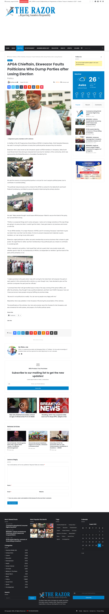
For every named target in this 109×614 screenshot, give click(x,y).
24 (83, 545)
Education (55, 48)
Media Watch (9, 574)
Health (63, 48)
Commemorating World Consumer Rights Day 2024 (93, 113)
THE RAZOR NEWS (33, 611)
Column (76, 48)
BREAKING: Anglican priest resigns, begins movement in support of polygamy (93, 148)
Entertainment (29, 48)
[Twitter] (13, 87)
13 (92, 538)
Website (41, 491)
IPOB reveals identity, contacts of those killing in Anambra (93, 131)
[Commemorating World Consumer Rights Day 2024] (80, 113)
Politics (19, 48)
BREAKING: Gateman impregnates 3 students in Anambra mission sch (93, 139)
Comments (98, 105)
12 (89, 538)
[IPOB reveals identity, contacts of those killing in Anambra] (80, 131)
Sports (69, 48)
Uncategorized (10, 587)
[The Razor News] (30, 12)
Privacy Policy (100, 611)
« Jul (82, 553)
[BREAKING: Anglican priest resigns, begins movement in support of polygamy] (80, 148)
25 (86, 545)
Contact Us (93, 611)
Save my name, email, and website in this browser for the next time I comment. (30, 498)
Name (9, 485)
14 (96, 538)
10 (83, 538)
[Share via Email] (51, 333)
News (13, 48)
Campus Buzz (9, 553)
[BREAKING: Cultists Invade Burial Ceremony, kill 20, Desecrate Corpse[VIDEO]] (80, 121)
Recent (87, 105)
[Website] (19, 354)
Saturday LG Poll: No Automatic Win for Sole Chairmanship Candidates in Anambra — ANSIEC (59, 445)
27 (92, 545)
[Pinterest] (25, 87)
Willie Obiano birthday (38, 339)
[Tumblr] (21, 87)
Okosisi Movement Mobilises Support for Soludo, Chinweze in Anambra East (38, 444)
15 (99, 538)
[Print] (55, 333)
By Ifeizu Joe (13, 82)
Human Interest (10, 566)
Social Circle (9, 582)
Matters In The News (11, 571)
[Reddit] (29, 87)
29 (99, 545)
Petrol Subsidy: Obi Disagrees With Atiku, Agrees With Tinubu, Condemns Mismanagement (16, 445)
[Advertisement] (54, 33)
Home (7, 48)
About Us (85, 611)
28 (96, 545)
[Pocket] (41, 87)
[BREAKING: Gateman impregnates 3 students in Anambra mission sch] (80, 140)
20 (93, 542)
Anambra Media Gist (43, 48)
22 (99, 542)
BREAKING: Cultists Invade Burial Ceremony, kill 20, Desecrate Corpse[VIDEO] (93, 121)
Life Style (8, 568)
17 (83, 542)
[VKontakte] (33, 87)
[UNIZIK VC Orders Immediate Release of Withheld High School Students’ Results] (41, 525)
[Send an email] (17, 82)
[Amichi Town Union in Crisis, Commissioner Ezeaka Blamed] (33, 536)
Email (9, 491)
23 (102, 542)
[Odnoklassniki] (37, 87)
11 (86, 538)
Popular (78, 105)
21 (96, 542)
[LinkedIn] (17, 87)
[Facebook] (9, 87)
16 (102, 538)
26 (89, 545)
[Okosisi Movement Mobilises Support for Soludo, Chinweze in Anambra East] (38, 436)
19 (89, 542)
